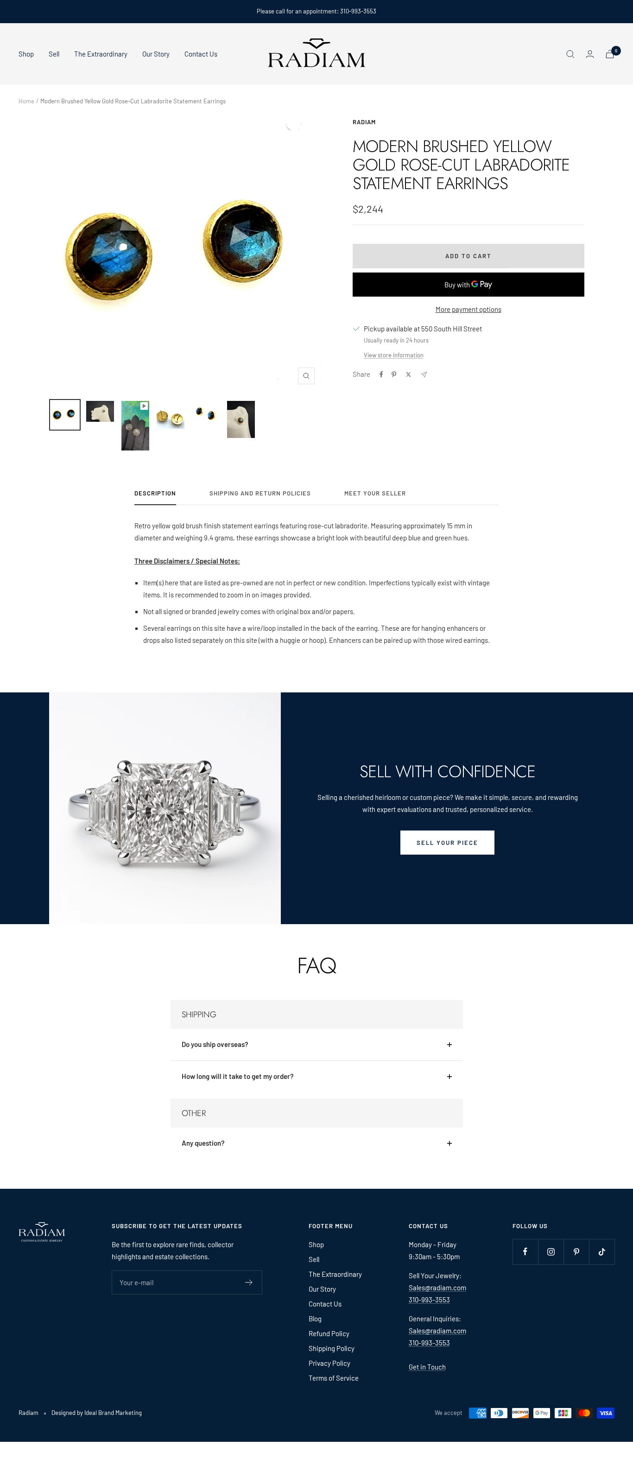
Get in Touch (427, 1367)
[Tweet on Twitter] (408, 374)
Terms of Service (334, 1378)
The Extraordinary (100, 54)
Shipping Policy (331, 1348)
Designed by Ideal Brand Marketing (96, 1412)
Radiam (364, 122)
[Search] (570, 54)
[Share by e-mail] (424, 375)
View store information (394, 355)
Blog (315, 1318)
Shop (26, 54)
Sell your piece (447, 842)
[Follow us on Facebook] (525, 1251)
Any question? (203, 1143)
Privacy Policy (329, 1363)
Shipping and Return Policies (260, 493)
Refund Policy (329, 1333)
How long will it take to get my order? (238, 1076)
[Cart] (609, 54)
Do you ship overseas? (215, 1044)
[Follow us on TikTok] (601, 1251)
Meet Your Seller (375, 493)
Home (26, 101)
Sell (54, 54)
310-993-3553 (429, 1299)
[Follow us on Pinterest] (576, 1251)
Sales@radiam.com (437, 1287)
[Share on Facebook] (381, 374)
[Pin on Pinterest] (394, 374)
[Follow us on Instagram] (550, 1251)
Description (155, 493)
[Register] (249, 1282)
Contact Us (200, 54)
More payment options (468, 309)
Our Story (156, 54)
